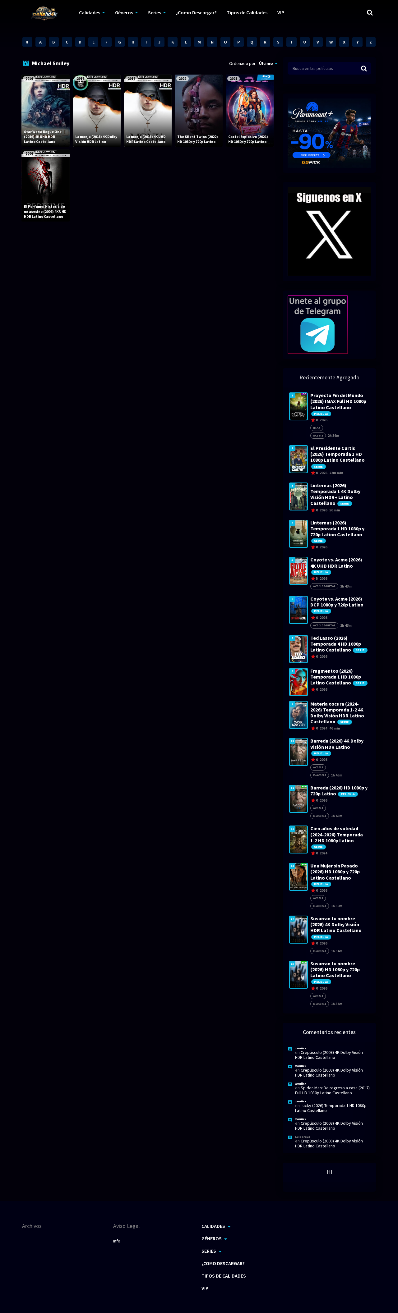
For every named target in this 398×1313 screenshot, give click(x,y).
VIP (280, 12)
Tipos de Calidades (247, 12)
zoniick (300, 1048)
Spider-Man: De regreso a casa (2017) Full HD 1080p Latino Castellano (332, 1090)
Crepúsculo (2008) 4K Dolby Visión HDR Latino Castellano (329, 1055)
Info (116, 1241)
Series (154, 12)
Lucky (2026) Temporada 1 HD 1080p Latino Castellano (331, 1108)
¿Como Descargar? (196, 12)
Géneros (124, 12)
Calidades (89, 12)
